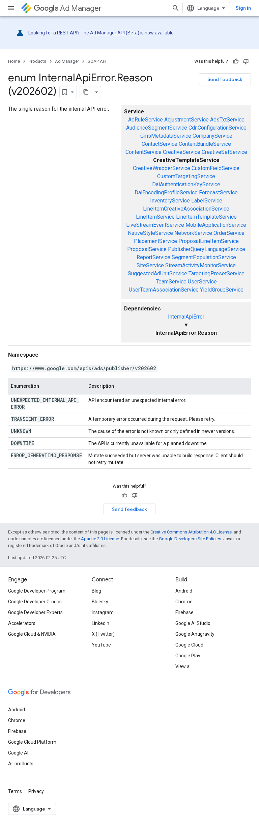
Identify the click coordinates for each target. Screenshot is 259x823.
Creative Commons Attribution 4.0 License (191, 531)
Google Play (187, 655)
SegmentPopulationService (204, 257)
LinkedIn (100, 623)
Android (183, 591)
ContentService (143, 152)
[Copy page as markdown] (86, 92)
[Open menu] (11, 8)
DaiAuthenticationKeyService (186, 184)
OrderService (228, 233)
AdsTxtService (227, 119)
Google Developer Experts (35, 612)
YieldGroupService (221, 289)
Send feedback (224, 79)
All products (20, 763)
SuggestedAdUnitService (157, 273)
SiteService (150, 265)
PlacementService (155, 241)
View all (183, 666)
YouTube (101, 645)
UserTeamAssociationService (164, 289)
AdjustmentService (186, 119)
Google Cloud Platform (32, 742)
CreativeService (181, 152)
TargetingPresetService (216, 273)
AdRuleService (145, 119)
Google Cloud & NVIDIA (32, 634)
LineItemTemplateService (206, 217)
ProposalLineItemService (208, 241)
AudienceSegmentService (156, 128)
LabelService (206, 200)
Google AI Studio (192, 623)
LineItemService (155, 217)
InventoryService (170, 200)
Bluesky (100, 601)
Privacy (36, 791)
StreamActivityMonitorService (200, 265)
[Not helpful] (246, 61)
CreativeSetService (224, 152)
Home (14, 61)
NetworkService (193, 233)
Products (37, 61)
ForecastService (218, 192)
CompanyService (212, 136)
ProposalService (147, 249)
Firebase (184, 612)
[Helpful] (236, 61)
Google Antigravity (194, 634)
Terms (15, 791)
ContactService (159, 144)
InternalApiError (186, 316)
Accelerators (21, 623)
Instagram (103, 612)
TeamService (171, 281)
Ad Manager (81, 8)
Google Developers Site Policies (190, 538)
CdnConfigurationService (218, 128)
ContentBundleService (205, 144)
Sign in (243, 8)
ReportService (153, 257)
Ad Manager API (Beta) (114, 32)
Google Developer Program (36, 591)
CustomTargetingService (186, 176)
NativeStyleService (150, 233)
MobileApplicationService (215, 225)
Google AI (18, 753)
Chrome (184, 601)
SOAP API (97, 61)
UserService (202, 281)
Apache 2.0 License (100, 538)
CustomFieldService (215, 168)
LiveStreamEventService (155, 225)
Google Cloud (189, 645)
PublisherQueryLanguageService (206, 249)
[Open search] (176, 8)
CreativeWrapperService (161, 168)
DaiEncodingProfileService (166, 192)
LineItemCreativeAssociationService (186, 208)
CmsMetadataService (165, 136)
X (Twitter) (103, 634)
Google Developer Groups (35, 601)
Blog (96, 591)
